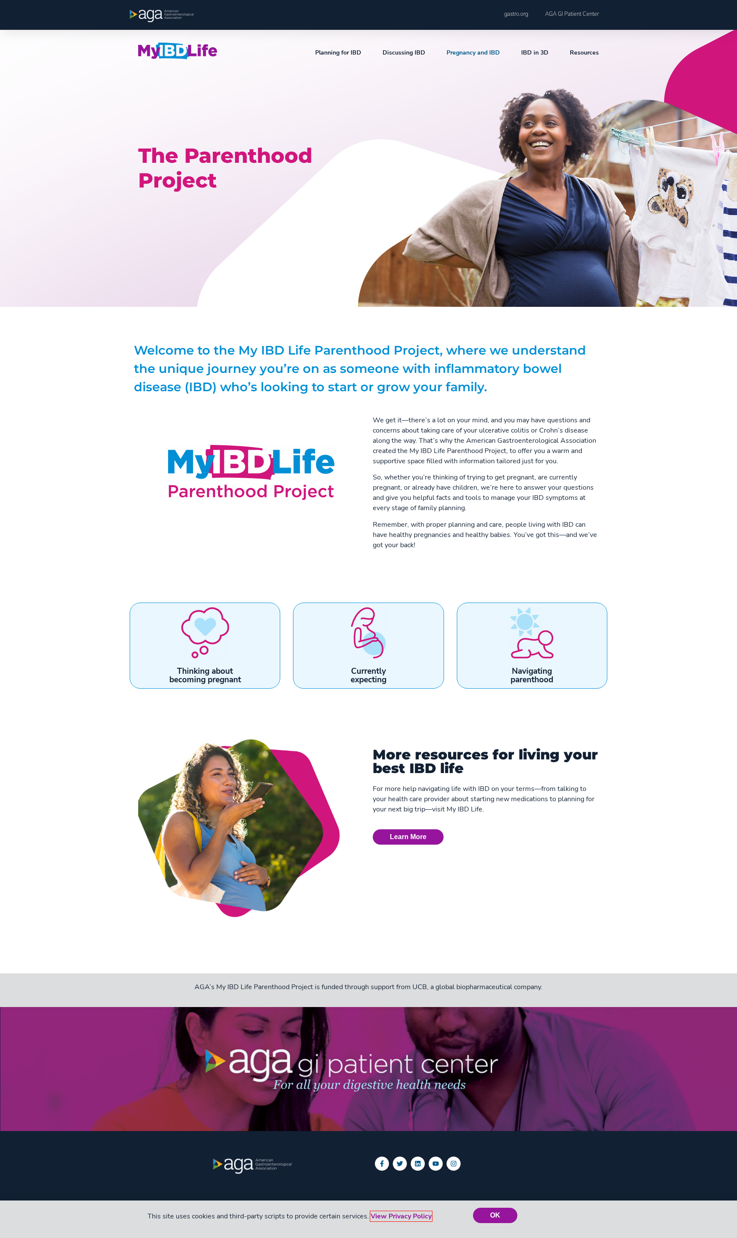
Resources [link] (584, 52)
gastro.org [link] (516, 14)
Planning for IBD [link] (338, 52)
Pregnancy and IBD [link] (473, 52)
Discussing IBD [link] (404, 52)
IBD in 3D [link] (534, 52)
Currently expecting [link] (368, 675)
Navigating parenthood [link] (532, 675)
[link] (162, 16)
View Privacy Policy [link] (401, 1216)
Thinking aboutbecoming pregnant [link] (205, 675)
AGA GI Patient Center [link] (572, 14)
